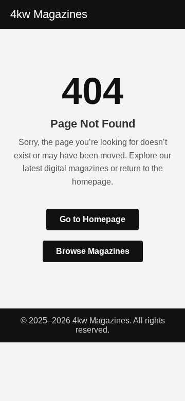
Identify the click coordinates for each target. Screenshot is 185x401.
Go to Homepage (92, 219)
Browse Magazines (93, 251)
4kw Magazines (48, 14)
